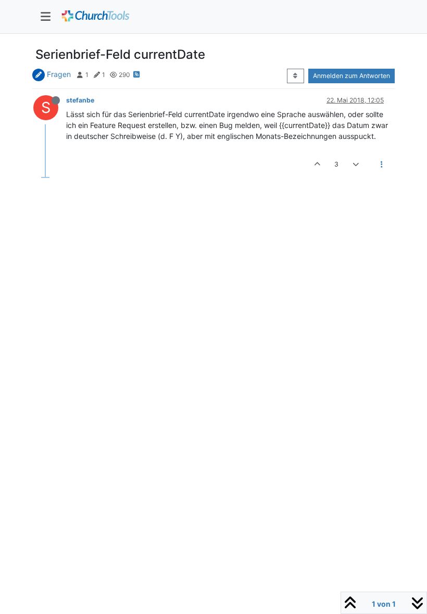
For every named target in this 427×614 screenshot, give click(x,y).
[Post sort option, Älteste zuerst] (295, 76)
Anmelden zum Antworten (351, 76)
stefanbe (80, 100)
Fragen (59, 74)
